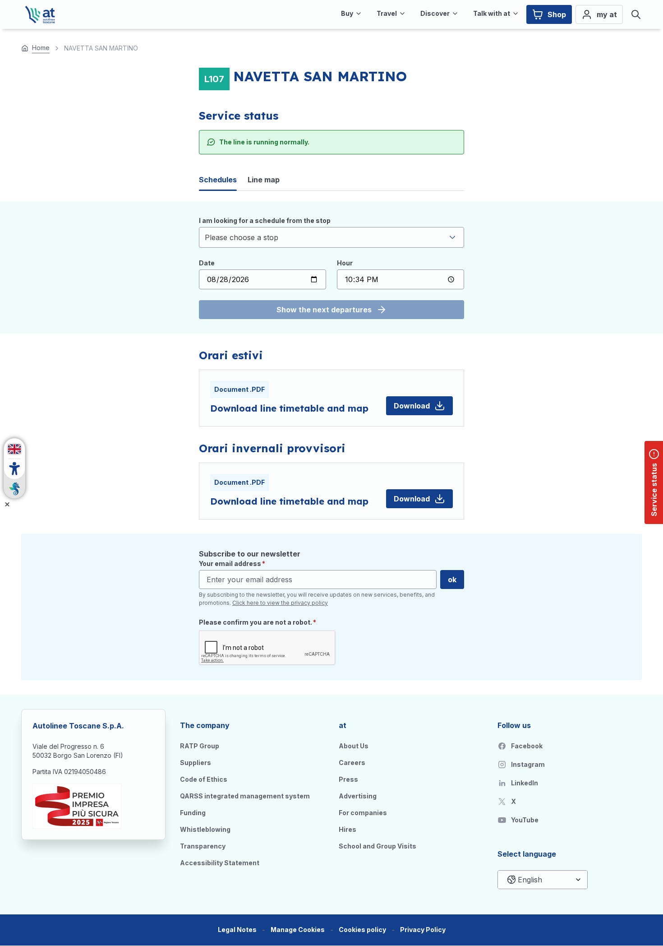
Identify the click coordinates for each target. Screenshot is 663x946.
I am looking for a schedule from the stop (265, 220)
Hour (345, 263)
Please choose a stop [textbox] (241, 237)
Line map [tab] (264, 179)
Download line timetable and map (289, 408)
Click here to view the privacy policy (280, 602)
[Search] (636, 14)
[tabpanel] (331, 268)
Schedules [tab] (218, 179)
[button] (298, 930)
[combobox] (331, 237)
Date (207, 263)
